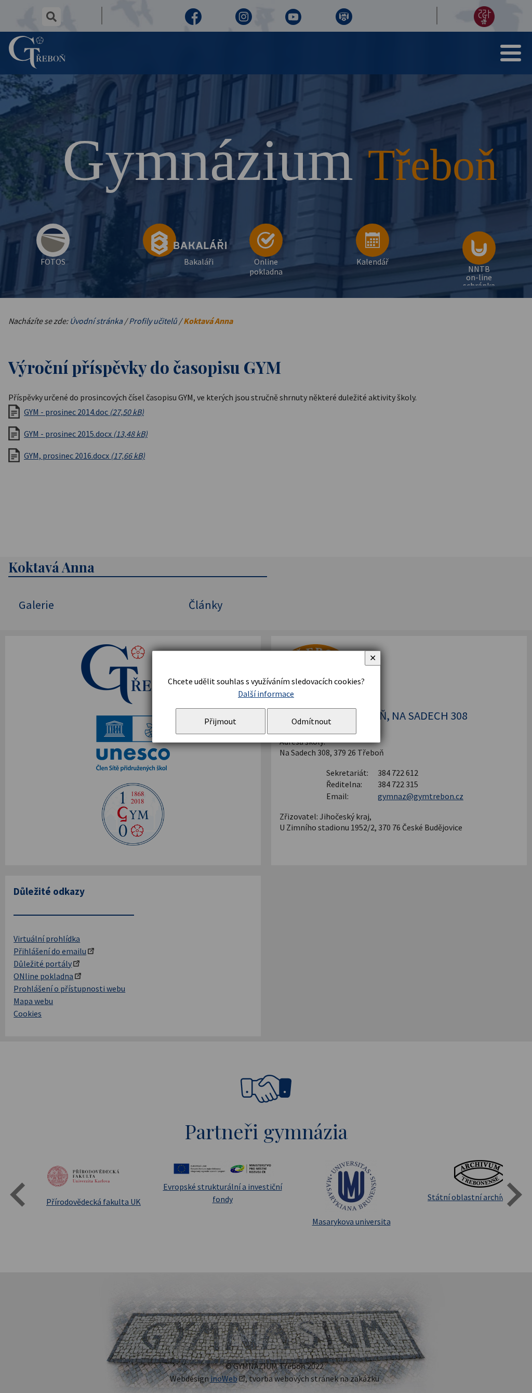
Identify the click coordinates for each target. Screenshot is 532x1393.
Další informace (266, 693)
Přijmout (220, 721)
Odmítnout (311, 721)
